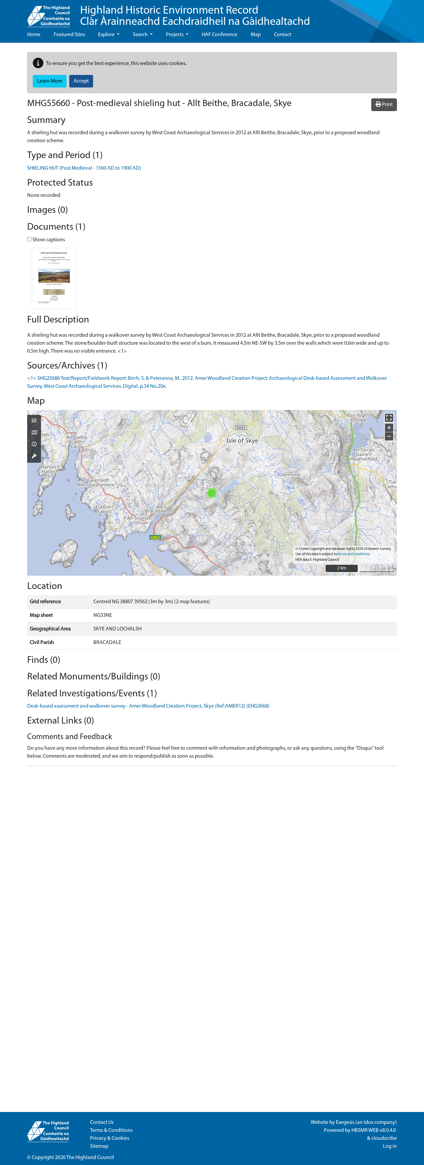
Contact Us (102, 1122)
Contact (282, 34)
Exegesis (345, 1122)
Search (141, 34)
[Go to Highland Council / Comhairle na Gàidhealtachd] (48, 14)
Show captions (48, 240)
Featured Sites (69, 34)
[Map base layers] (34, 433)
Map (256, 34)
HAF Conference (220, 34)
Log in (390, 1146)
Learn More (49, 81)
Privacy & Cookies (109, 1138)
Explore (107, 34)
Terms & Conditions (111, 1130)
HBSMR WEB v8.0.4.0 (374, 1130)
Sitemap (99, 1146)
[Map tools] (34, 457)
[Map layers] (34, 421)
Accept (81, 81)
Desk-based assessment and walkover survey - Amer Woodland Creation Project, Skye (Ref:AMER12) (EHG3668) (148, 706)
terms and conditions (354, 554)
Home (33, 34)
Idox (368, 1122)
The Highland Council (90, 1157)
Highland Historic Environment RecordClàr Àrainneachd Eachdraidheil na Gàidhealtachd (195, 16)
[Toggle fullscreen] (389, 418)
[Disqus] (212, 854)
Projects (175, 34)
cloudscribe (384, 1138)
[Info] (34, 445)
